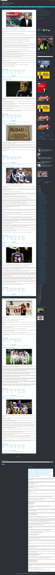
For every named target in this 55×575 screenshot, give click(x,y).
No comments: (8, 120)
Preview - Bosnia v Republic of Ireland (43, 254)
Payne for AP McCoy (41, 258)
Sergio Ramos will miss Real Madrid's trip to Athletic (19, 340)
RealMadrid (22, 345)
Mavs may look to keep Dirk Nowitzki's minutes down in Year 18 (19, 290)
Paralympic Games (26, 28)
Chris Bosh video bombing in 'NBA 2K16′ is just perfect (8, 290)
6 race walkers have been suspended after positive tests (4, 158)
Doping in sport (16, 163)
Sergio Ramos (18, 330)
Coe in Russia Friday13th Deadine (43, 267)
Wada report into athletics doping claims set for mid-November (12, 158)
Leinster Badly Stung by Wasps (42, 251)
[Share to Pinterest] (15, 120)
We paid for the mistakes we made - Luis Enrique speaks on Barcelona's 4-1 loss (12, 117)
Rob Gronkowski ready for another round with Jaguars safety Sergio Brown (15, 238)
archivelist (46, 181)
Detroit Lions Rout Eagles (42, 215)
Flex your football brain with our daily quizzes (42, 10)
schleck (49, 181)
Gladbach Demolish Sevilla (42, 223)
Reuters (14, 164)
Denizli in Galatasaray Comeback (43, 225)
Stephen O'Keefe (22, 396)
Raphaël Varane (19, 345)
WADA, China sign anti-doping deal (19, 158)
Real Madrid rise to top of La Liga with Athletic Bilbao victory (8, 117)
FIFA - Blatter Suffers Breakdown (42, 261)
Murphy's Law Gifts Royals (42, 283)
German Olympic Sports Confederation (23, 51)
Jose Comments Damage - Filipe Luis (43, 256)
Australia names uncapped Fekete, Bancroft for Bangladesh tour (19, 391)
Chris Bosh (9, 295)
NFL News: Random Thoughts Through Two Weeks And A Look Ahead (4, 238)
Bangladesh (11, 396)
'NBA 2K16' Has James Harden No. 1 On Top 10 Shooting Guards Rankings (12, 290)
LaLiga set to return (39, 133)
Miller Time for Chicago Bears (42, 264)
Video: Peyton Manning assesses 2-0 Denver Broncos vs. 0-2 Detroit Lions (12, 238)
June (39, 288)
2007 (39, 302)
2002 (39, 304)
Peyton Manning (16, 188)
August (40, 286)
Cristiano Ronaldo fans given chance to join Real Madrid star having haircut (15, 341)
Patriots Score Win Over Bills (42, 227)
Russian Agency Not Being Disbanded (9, 123)
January (40, 293)
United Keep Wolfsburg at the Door (43, 221)
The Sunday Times (17, 164)
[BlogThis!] (12, 120)
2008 (39, 301)
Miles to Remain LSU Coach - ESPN (9, 398)
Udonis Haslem (31, 295)
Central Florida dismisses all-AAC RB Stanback (4, 447)
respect (46, 182)
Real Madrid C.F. (25, 121)
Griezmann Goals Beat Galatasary (43, 224)
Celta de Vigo (9, 121)
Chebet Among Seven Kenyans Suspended (44, 210)
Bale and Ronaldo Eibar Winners (8, 299)
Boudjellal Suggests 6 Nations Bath (43, 247)
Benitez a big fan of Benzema (12, 340)
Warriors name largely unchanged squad (15, 391)
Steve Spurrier (8, 452)
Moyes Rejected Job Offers (42, 245)
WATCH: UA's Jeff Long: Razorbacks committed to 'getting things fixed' (23, 447)
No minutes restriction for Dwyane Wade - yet (4, 290)
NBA (28, 295)
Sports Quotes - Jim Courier (42, 209)
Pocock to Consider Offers (42, 265)
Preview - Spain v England (42, 255)
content (38, 181)
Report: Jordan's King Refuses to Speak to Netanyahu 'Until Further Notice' (19, 238)
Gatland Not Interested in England (43, 252)
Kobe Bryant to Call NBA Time (8, 245)
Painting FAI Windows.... (44, 164)
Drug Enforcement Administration (22, 163)
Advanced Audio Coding (7, 451)
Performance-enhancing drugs (9, 164)
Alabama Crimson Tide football (13, 451)
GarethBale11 (9, 345)
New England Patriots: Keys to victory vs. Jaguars (8, 238)
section (42, 181)
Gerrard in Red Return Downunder (43, 226)
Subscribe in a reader (40, 144)
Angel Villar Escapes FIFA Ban (42, 260)
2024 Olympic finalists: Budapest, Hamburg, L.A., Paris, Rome (8, 72)
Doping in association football (10, 163)
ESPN (22, 451)
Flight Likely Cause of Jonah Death (43, 228)
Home (19, 454)
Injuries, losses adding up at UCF (8, 446)
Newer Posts (4, 454)
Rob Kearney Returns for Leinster (43, 220)
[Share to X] (13, 120)
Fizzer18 (13, 121)
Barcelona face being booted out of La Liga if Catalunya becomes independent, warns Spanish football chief (16, 117)
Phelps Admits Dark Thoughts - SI (43, 263)
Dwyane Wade (12, 295)
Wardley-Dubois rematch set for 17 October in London (43, 12)
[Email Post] (10, 120)
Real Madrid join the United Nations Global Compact (43, 139)
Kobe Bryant (4, 264)
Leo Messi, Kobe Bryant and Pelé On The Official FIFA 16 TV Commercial (23, 290)
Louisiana (30, 451)
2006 (39, 303)
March (40, 291)
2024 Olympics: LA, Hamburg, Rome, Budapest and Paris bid (15, 72)
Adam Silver (5, 295)
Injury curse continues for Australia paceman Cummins (4, 391)
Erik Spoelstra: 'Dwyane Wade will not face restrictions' (15, 290)
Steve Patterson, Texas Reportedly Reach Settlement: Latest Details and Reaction (15, 447)
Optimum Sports (8, 3)
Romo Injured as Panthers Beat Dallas (43, 216)
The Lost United (42, 160)
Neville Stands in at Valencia (7, 79)
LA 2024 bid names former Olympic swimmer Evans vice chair (4, 72)
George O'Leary (24, 451)
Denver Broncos (23, 186)
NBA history (22, 264)
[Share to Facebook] (14, 120)
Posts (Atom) (20, 456)
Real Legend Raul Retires (42, 249)
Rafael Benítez (15, 345)
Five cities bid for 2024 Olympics (23, 72)
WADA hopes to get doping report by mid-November (15, 158)
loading (49, 182)
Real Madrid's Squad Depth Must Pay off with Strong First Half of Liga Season (4, 341)
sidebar (44, 181)
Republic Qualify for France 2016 (42, 246)
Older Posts (33, 454)
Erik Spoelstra (15, 295)
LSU (11, 415)
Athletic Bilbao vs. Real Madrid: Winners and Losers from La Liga (19, 117)
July (39, 287)
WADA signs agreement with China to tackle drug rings (8, 158)
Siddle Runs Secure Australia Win (8, 347)
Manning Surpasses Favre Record (43, 248)
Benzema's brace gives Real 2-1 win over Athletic (8, 340)
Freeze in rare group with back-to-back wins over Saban (12, 447)
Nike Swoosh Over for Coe (42, 219)
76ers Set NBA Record (41, 212)
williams (44, 182)
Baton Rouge (19, 451)
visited (40, 181)
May (39, 289)
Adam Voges (5, 396)
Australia (9, 396)
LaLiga (12, 345)
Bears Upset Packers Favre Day (42, 217)
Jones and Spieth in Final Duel (42, 213)
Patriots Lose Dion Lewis (42, 266)
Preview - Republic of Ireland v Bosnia (43, 250)
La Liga (29, 98)
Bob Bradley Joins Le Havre (42, 262)
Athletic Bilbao (6, 121)
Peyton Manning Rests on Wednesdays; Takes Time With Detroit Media (23, 238)
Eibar (7, 345)
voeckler (38, 182)
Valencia (28, 121)
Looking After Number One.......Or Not (45, 156)
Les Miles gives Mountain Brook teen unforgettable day (19, 447)
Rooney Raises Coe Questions (42, 259)
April (39, 290)
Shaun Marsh (18, 396)
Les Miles (28, 451)
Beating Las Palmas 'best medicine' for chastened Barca (4, 117)
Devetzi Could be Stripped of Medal (43, 222)
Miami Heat (26, 295)
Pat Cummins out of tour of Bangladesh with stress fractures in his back (23, 391)
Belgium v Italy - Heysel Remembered (43, 257)
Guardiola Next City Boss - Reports (43, 214)
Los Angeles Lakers (22, 295)
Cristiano (5, 345)
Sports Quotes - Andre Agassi (42, 208)
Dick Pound (5, 163)
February (40, 292)
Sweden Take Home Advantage (42, 253)
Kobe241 (19, 295)
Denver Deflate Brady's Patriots (8, 166)
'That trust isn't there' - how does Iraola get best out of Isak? (44, 11)
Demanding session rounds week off (41, 134)
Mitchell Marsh (15, 396)
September (40, 285)
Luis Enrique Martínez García (19, 121)
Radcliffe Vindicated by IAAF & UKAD (43, 211)
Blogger (38, 573)
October (40, 284)
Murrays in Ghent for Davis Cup (42, 218)
